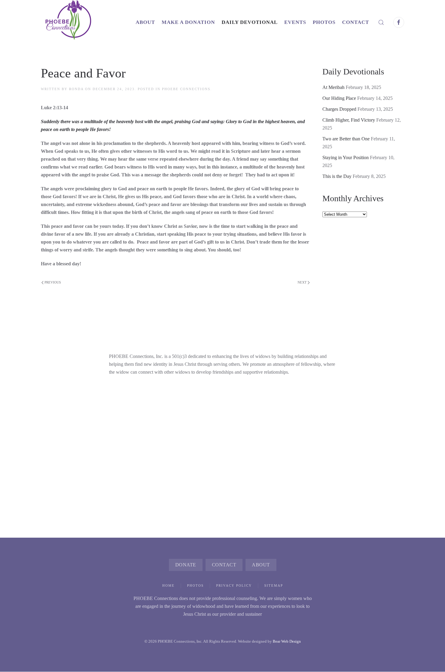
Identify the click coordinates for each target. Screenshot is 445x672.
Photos (195, 585)
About (261, 564)
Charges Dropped (339, 109)
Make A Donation (188, 22)
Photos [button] (324, 22)
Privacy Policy (234, 585)
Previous (52, 282)
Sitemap (273, 585)
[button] (381, 22)
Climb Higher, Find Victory (348, 120)
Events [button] (295, 22)
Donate (185, 564)
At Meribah (333, 87)
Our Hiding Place (339, 98)
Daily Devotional (250, 22)
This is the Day (336, 176)
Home (168, 585)
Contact (355, 22)
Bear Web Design (287, 641)
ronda (76, 89)
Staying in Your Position (345, 157)
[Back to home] (74, 22)
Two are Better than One (346, 138)
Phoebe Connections (186, 89)
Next (302, 282)
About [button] (145, 22)
